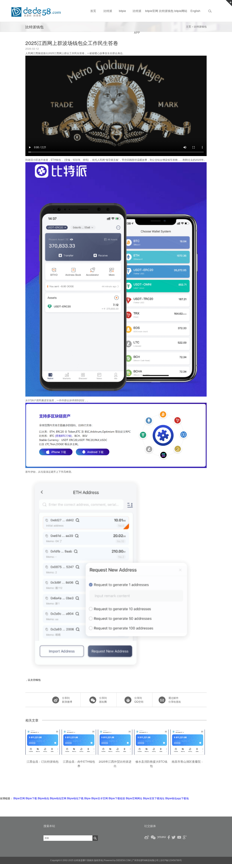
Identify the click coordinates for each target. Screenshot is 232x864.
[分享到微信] (98, 700)
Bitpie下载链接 (117, 798)
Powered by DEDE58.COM (117, 860)
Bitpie (87, 798)
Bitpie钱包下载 (75, 798)
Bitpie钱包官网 (58, 798)
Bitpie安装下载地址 (154, 798)
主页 (188, 26)
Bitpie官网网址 (134, 798)
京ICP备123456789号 (171, 860)
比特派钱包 (200, 26)
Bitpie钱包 (43, 798)
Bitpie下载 (31, 798)
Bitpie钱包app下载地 (177, 798)
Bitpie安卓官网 (99, 798)
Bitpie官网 (19, 798)
